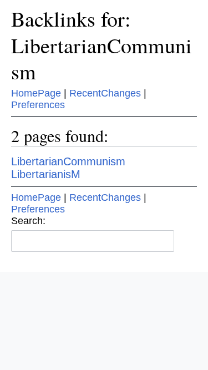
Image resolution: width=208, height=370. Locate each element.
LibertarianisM (45, 174)
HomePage (36, 93)
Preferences (38, 104)
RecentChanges (105, 93)
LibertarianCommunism (68, 161)
